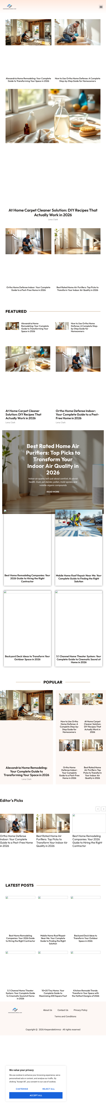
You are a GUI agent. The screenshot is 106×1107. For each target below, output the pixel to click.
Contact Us (63, 1010)
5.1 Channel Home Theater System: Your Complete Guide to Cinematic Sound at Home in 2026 (78, 659)
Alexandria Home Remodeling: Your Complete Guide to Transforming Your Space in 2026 (28, 79)
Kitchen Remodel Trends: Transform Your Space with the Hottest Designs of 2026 (85, 993)
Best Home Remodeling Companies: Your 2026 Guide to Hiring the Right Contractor (27, 578)
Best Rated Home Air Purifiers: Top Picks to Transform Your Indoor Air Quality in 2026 (78, 288)
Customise (22, 1089)
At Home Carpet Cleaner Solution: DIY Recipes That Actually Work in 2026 (53, 212)
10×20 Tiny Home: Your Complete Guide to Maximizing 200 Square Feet (53, 993)
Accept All (36, 1095)
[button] (101, 7)
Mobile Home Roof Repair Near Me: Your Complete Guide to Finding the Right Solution (79, 578)
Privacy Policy (80, 1010)
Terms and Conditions (65, 1016)
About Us (47, 1010)
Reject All (49, 1089)
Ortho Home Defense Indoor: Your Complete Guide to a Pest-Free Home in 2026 (28, 288)
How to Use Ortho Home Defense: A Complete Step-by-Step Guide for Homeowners (77, 79)
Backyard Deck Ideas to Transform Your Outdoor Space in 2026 (27, 658)
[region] (36, 1083)
